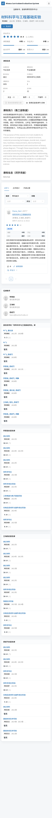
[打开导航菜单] (49, 3)
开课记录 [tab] (26, 188)
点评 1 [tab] (6, 188)
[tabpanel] (26, 237)
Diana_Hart (17, 211)
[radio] (4, 36)
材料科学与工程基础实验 (21, 214)
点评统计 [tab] (16, 188)
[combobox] (19, 196)
